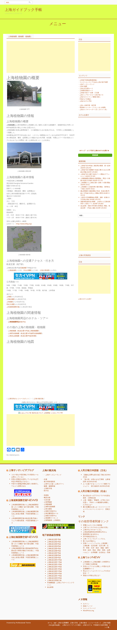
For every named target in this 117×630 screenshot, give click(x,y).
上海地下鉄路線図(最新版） (89, 80)
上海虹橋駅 (11, 299)
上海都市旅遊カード (86, 90)
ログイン (86, 604)
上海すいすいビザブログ (21, 470)
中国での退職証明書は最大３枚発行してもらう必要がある (25, 485)
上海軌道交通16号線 (54, 573)
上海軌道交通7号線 (54, 553)
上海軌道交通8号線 (54, 555)
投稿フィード (88, 606)
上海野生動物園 (13, 333)
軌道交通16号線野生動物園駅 (31, 333)
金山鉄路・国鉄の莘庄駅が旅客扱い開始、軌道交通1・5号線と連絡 (95, 207)
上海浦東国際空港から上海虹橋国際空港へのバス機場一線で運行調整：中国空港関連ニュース (25, 506)
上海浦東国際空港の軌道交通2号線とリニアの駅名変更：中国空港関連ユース (25, 520)
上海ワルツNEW (90, 557)
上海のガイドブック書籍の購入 (90, 97)
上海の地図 (83, 86)
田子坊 (46, 491)
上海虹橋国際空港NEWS (23, 536)
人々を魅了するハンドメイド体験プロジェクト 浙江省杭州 (96, 485)
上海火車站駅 (44, 270)
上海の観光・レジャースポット (90, 623)
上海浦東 (104, 543)
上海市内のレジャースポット (18, 398)
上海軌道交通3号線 (54, 544)
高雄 (108, 552)
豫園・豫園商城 (49, 486)
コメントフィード (89, 608)
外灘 (45, 479)
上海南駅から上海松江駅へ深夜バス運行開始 (95, 183)
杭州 (89, 550)
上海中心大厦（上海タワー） (54, 484)
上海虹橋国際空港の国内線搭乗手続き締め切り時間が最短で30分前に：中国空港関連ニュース (25, 550)
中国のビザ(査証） (86, 99)
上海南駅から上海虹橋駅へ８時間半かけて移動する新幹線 (96, 563)
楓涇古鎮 (47, 497)
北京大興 (102, 545)
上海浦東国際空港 (13, 307)
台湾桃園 (94, 552)
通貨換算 (95, 155)
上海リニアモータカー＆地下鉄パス (91, 95)
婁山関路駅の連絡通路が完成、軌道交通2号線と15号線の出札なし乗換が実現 (94, 192)
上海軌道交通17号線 (54, 576)
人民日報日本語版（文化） (94, 470)
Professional (20, 623)
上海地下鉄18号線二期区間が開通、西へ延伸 (95, 166)
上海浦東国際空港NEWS (23, 500)
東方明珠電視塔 (49, 481)
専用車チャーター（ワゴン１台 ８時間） (93, 107)
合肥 (108, 550)
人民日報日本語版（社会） (94, 490)
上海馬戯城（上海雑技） (52, 520)
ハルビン (86, 552)
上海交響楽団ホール (51, 513)
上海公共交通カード (86, 88)
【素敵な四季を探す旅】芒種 (93, 475)
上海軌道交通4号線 (54, 546)
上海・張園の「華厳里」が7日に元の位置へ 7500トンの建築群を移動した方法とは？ (96, 502)
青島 (103, 550)
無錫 (102, 548)
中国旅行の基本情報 (100, 625)
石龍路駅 (23, 268)
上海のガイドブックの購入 (71, 625)
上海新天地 (48, 488)
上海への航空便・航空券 (88, 105)
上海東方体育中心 (50, 516)
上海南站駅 (12, 270)
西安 (99, 550)
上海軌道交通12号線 (54, 564)
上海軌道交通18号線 (54, 578)
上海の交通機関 (63, 623)
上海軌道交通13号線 (54, 567)
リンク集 (107, 626)
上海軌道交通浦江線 (54, 580)
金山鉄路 (50, 587)
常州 (84, 550)
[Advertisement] (41, 57)
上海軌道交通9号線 (54, 557)
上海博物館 (48, 502)
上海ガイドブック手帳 (23, 9)
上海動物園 (12, 331)
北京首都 (94, 545)
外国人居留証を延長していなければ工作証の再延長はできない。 (25, 480)
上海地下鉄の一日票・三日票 (89, 93)
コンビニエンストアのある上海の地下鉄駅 (94, 82)
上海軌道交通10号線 (54, 560)
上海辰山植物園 (13, 336)
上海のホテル (87, 625)
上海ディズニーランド (87, 84)
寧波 (94, 550)
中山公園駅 (27, 270)
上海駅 (9, 297)
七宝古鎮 (47, 500)
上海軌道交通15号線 (54, 571)
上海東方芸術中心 (50, 511)
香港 (87, 548)
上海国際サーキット (51, 518)
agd (55, 623)
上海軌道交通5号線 (54, 548)
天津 (92, 548)
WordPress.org (88, 610)
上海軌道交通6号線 (54, 551)
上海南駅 (10, 302)
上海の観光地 (38, 398)
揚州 (107, 548)
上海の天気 (103, 527)
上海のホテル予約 (86, 101)
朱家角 (46, 495)
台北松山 (102, 552)
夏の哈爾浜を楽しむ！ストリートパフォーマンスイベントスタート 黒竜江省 (96, 509)
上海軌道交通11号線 (54, 562)
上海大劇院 (48, 509)
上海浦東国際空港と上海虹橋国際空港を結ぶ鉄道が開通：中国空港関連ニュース (25, 513)
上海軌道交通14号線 (54, 569)
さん (91, 527)
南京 (97, 548)
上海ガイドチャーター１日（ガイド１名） (94, 109)
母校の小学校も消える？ (92, 575)
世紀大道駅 (11, 304)
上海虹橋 (86, 545)
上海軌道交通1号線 (54, 539)
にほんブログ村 (57, 413)
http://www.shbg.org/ (24, 224)
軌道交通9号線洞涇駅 (28, 336)
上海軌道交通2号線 (54, 542)
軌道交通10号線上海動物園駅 (28, 331)
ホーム (50, 623)
